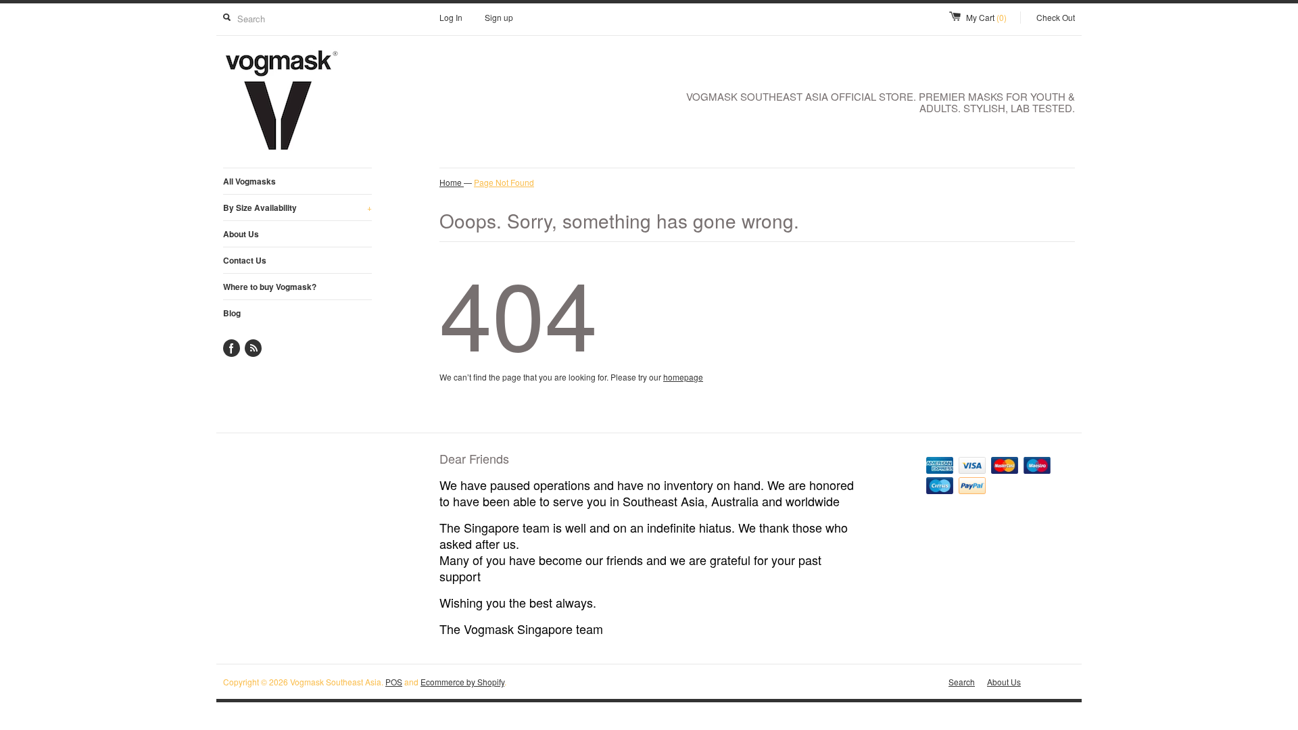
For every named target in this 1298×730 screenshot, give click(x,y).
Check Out (1055, 17)
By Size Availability (297, 207)
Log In (450, 17)
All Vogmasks (249, 181)
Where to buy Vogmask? (269, 287)
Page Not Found (504, 182)
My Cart (986, 17)
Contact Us (244, 260)
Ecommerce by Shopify (462, 681)
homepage (683, 377)
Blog (232, 313)
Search (961, 681)
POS (393, 681)
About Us (241, 234)
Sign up (499, 17)
